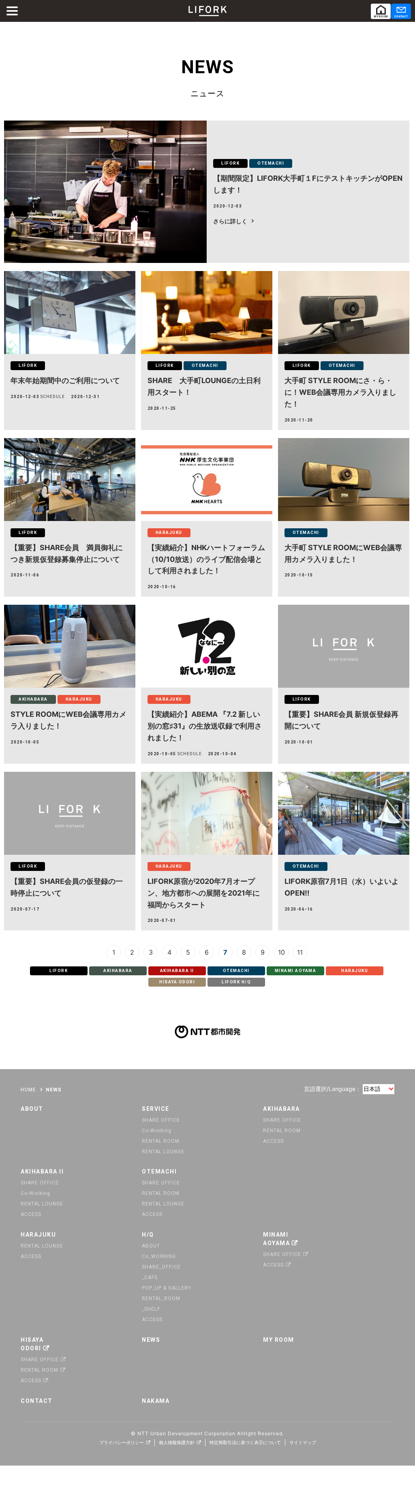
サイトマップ (302, 1442)
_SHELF (151, 1309)
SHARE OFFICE (161, 1120)
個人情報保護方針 (177, 1442)
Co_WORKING (159, 1256)
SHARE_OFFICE (161, 1267)
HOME (28, 1089)
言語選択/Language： (332, 1088)
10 (281, 951)
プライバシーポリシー (121, 1442)
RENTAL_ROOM (161, 1298)
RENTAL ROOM (161, 1141)
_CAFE (150, 1277)
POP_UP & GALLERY (166, 1288)
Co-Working (156, 1130)
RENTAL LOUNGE (163, 1151)
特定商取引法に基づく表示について (245, 1442)
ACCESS (273, 1141)
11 (300, 951)
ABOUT (151, 1246)
